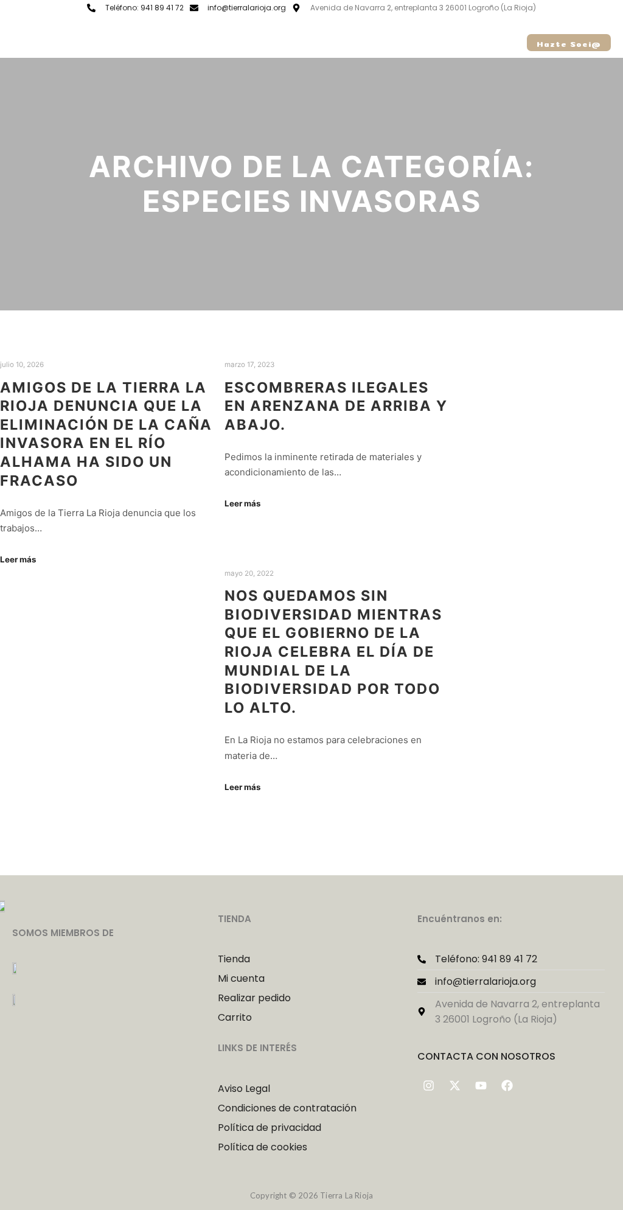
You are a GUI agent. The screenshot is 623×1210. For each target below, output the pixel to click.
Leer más (18, 559)
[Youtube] (481, 1085)
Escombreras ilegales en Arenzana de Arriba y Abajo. (336, 406)
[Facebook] (507, 1085)
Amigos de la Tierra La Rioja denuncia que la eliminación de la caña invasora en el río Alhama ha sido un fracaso (106, 434)
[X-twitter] (455, 1085)
